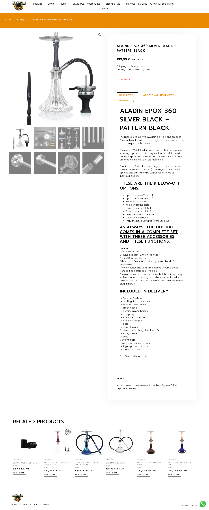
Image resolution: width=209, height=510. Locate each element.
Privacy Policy (189, 505)
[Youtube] (195, 498)
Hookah (133, 388)
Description (127, 95)
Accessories (93, 4)
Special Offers (113, 4)
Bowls (51, 4)
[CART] (190, 6)
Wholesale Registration (162, 4)
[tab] (127, 95)
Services (130, 4)
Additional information (159, 95)
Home (8, 19)
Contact (103, 8)
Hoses (64, 4)
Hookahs (37, 4)
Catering (142, 4)
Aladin (27, 19)
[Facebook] (185, 498)
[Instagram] (190, 498)
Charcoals (78, 4)
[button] (195, 6)
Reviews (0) (126, 100)
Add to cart (19, 473)
